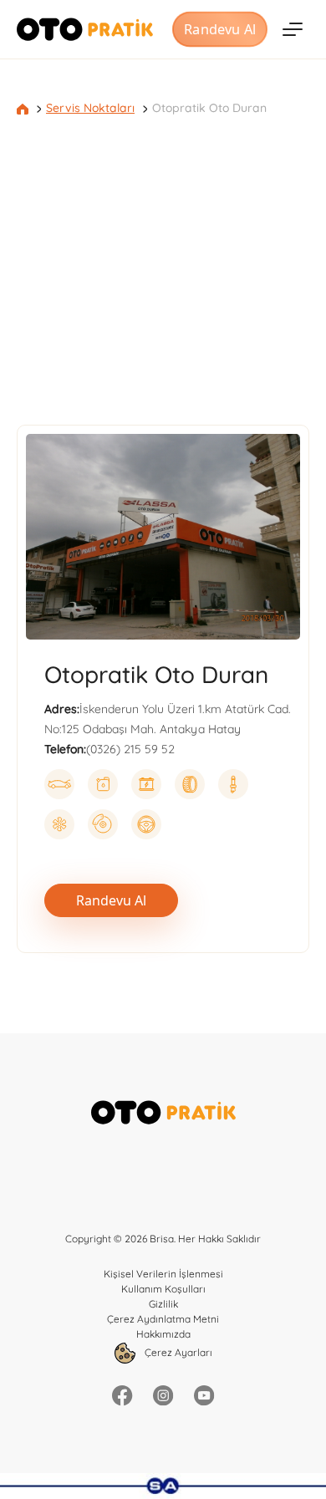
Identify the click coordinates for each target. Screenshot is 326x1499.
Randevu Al (219, 29)
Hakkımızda (163, 1334)
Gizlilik (163, 1304)
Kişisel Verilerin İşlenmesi (163, 1273)
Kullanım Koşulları (163, 1288)
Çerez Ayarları (177, 1352)
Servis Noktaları (90, 107)
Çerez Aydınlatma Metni (163, 1319)
